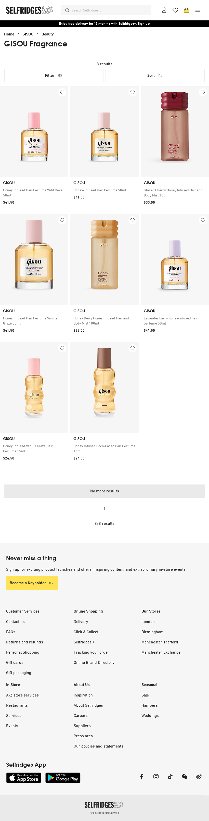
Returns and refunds (24, 642)
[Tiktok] (170, 779)
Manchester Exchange (160, 652)
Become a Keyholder (28, 582)
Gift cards (14, 662)
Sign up (144, 23)
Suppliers (82, 725)
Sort (151, 75)
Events (12, 725)
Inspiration (83, 695)
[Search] (67, 10)
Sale (145, 695)
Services (13, 715)
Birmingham (152, 631)
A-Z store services (22, 695)
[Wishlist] (175, 10)
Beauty (48, 34)
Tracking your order (91, 652)
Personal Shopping (22, 652)
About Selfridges (88, 705)
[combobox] (110, 10)
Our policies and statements (98, 746)
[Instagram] (156, 779)
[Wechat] (184, 779)
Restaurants (17, 705)
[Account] (164, 10)
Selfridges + (84, 642)
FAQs (10, 631)
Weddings (150, 715)
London (148, 621)
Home (9, 34)
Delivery (81, 621)
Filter (50, 75)
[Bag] (186, 10)
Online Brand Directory (94, 662)
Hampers (149, 705)
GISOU (27, 34)
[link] (34, 193)
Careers (81, 715)
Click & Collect (86, 631)
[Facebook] (142, 779)
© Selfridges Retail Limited (104, 812)
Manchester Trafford (159, 642)
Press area (83, 735)
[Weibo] (199, 779)
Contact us (15, 621)
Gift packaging (18, 672)
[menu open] (198, 10)
